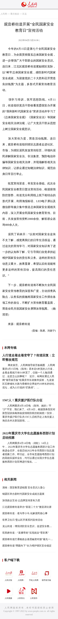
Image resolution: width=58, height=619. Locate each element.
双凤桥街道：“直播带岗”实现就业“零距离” (25, 532)
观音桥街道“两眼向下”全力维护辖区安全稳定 (27, 545)
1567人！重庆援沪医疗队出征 (22, 400)
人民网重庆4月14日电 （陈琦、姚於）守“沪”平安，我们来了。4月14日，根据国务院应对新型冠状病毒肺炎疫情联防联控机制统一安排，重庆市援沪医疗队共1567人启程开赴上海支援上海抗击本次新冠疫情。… (28, 413)
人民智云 (21, 598)
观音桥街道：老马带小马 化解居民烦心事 (24, 513)
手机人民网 (33, 580)
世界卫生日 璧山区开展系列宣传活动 (22, 519)
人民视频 (8, 598)
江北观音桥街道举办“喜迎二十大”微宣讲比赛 (27, 507)
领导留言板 (46, 580)
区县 (24, 14)
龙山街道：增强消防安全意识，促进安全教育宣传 (29, 526)
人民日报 (8, 580)
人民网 (3, 14)
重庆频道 (14, 14)
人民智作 (33, 598)
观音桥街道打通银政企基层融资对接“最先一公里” (29, 539)
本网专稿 (10, 347)
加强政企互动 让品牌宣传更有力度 (21, 500)
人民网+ (21, 580)
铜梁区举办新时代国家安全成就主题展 (23, 494)
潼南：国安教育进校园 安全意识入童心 (23, 487)
